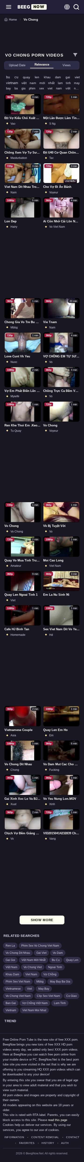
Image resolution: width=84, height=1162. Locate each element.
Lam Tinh (60, 1003)
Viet (29, 988)
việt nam (73, 88)
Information (14, 1137)
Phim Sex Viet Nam (18, 981)
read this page (57, 1120)
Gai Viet (41, 952)
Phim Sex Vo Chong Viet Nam (40, 945)
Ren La (10, 945)
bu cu (14, 77)
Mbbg (40, 981)
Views (67, 65)
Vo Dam (58, 952)
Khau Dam (12, 974)
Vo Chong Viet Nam (18, 996)
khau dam (55, 77)
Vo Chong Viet (33, 967)
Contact (73, 1137)
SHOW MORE (42, 920)
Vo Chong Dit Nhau (18, 952)
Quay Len (72, 960)
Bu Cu (56, 960)
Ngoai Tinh (55, 967)
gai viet (73, 77)
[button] (9, 7)
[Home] (32, 7)
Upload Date (17, 65)
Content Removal (45, 1137)
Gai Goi (10, 960)
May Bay (43, 988)
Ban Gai (11, 1003)
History (48, 1143)
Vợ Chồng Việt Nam (35, 1003)
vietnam (13, 83)
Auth (65, 1143)
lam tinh (66, 83)
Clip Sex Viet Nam (48, 996)
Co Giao (71, 996)
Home (13, 19)
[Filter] (75, 55)
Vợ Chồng (49, 974)
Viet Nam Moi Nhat (34, 1010)
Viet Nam (31, 974)
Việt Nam (11, 967)
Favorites (27, 1143)
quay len (33, 77)
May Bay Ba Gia (60, 981)
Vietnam (11, 1010)
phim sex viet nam (47, 88)
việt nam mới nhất (39, 83)
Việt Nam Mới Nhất (33, 960)
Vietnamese (13, 988)
